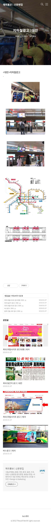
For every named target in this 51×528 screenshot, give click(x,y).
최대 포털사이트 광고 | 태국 (12, 306)
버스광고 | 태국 (9, 308)
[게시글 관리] (15, 286)
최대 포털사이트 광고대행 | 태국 (14, 300)
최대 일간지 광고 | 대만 (11, 303)
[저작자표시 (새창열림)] (30, 286)
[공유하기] (12, 286)
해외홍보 (7, 296)
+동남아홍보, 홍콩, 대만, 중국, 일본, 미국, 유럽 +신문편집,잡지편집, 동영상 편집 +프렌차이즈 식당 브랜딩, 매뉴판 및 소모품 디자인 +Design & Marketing (20, 475)
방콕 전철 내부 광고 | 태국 (12, 311)
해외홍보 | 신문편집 (13, 4)
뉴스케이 (25, 516)
